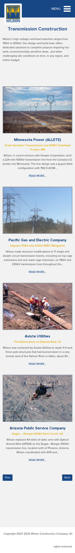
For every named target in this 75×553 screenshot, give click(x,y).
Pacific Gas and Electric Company (37, 240)
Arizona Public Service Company (38, 428)
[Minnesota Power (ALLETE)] (37, 109)
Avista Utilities (37, 336)
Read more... (37, 176)
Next (67, 477)
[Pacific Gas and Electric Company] (37, 210)
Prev (7, 477)
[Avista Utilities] (37, 306)
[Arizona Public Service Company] (37, 398)
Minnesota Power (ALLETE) (37, 139)
